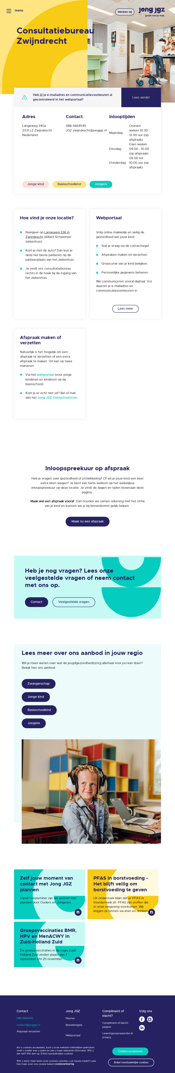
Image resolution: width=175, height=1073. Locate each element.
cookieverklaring (64, 1064)
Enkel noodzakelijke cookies (131, 1062)
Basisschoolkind (69, 184)
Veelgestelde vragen (73, 602)
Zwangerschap (39, 683)
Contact (36, 602)
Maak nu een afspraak (87, 521)
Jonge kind (35, 184)
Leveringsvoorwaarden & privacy (117, 1035)
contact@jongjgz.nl (28, 1025)
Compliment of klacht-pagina (115, 1024)
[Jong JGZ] (152, 12)
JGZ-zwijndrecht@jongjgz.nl (86, 130)
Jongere (101, 184)
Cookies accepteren (130, 1051)
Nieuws (70, 1018)
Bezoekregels (74, 1025)
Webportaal (73, 1035)
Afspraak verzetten (28, 1031)
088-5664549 (76, 126)
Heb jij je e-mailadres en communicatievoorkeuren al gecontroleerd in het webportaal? (72, 97)
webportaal (45, 374)
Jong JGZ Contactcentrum (57, 397)
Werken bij (125, 12)
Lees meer (125, 308)
